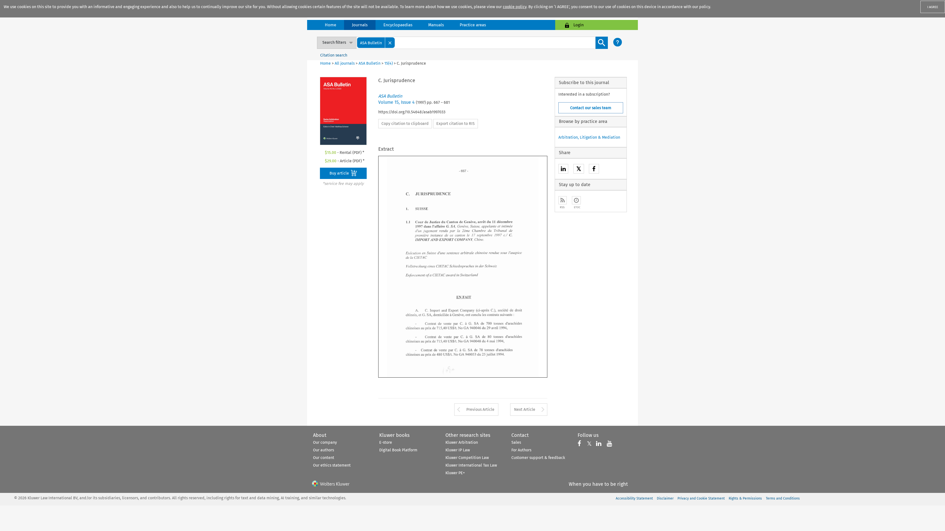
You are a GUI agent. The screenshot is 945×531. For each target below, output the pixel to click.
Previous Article (480, 409)
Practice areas (473, 25)
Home (330, 25)
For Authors (521, 450)
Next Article (524, 409)
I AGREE (932, 7)
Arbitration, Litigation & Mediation (589, 137)
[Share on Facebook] (594, 169)
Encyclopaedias (397, 25)
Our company (325, 442)
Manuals (436, 25)
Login (578, 25)
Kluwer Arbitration (461, 442)
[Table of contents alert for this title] (576, 200)
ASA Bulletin (369, 63)
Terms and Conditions (783, 498)
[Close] (390, 42)
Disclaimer (665, 498)
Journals (360, 25)
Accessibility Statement (634, 498)
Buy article (340, 173)
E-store (385, 442)
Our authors (323, 450)
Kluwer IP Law (457, 450)
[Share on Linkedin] (563, 169)
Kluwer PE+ (455, 473)
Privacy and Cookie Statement (701, 498)
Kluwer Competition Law (467, 457)
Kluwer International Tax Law (471, 465)
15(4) (388, 63)
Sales (516, 442)
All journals (345, 63)
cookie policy (514, 6)
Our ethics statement (332, 465)
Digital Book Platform (398, 450)
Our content (323, 457)
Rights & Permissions (745, 498)
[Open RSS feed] (562, 200)
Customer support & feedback (538, 457)
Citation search (333, 55)
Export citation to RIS (455, 123)
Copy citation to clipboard (405, 123)
